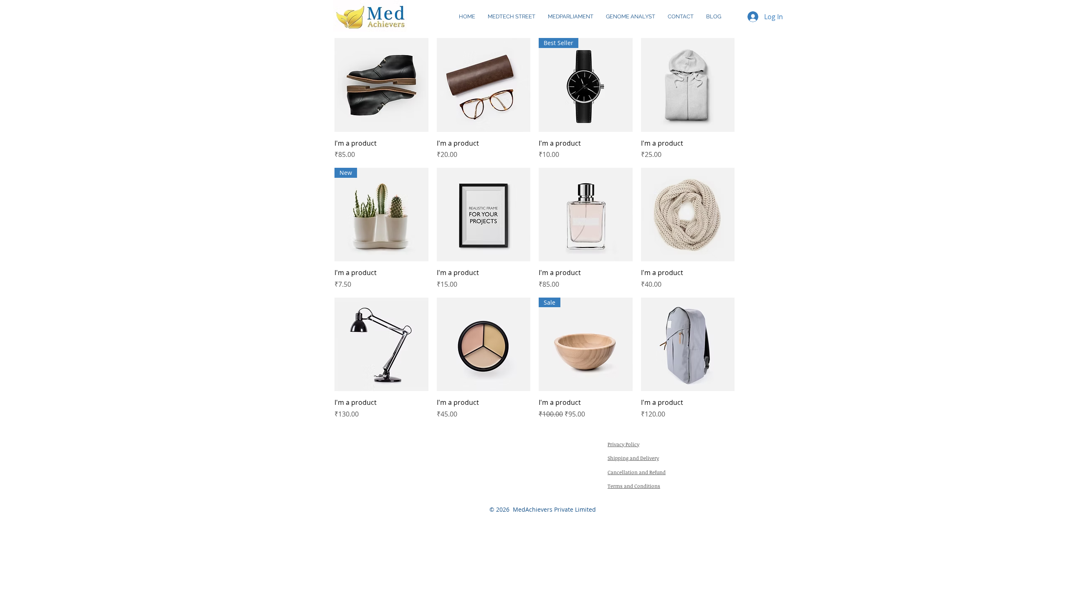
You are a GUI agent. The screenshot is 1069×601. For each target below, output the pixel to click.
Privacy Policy (623, 444)
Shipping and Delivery (633, 458)
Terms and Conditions (634, 485)
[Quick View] (381, 85)
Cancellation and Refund (637, 472)
